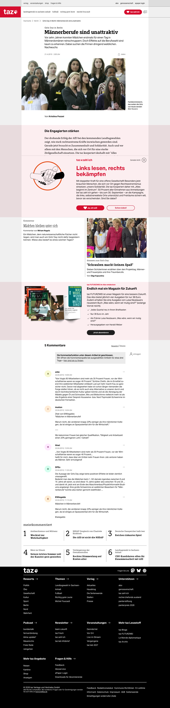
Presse (90, 601)
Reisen (26, 665)
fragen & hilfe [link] (56, 3)
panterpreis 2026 (127, 605)
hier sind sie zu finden (73, 360)
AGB (123, 692)
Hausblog (91, 589)
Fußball (58, 593)
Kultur (26, 597)
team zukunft (61, 629)
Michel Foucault (62, 601)
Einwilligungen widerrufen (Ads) (101, 696)
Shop (25, 673)
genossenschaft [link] (126, 3)
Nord (25, 609)
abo (120, 585)
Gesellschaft (29, 593)
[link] (37, 12)
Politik (26, 585)
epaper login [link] (140, 3)
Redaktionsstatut (105, 688)
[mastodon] (133, 572)
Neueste (114, 346)
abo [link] (116, 3)
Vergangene (92, 641)
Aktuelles (91, 585)
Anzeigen (27, 677)
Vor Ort (90, 633)
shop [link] (47, 3)
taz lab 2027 (92, 645)
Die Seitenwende (94, 593)
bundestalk (28, 629)
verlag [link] (25, 3)
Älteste (122, 346)
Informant (91, 692)
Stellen (90, 597)
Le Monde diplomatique (130, 637)
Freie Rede (28, 645)
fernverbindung (30, 633)
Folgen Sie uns (123, 571)
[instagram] (145, 572)
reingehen (28, 649)
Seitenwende (132, 692)
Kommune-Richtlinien (124, 688)
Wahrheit (27, 613)
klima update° (29, 637)
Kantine (26, 669)
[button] (145, 12)
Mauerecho (28, 641)
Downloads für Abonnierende (68, 677)
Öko (25, 589)
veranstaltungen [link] (36, 3)
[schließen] (144, 160)
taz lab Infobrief (62, 641)
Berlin (36, 21)
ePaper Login (61, 673)
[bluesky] (139, 572)
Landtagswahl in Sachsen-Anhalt (67, 587)
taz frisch (59, 633)
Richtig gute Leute (63, 597)
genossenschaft (126, 589)
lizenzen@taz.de (41, 692)
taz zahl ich (124, 593)
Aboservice (60, 669)
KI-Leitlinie (140, 688)
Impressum (115, 692)
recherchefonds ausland (130, 597)
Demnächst (92, 629)
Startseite (27, 21)
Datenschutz (103, 692)
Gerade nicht (135, 160)
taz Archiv (123, 641)
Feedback (59, 665)
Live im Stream (94, 637)
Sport (26, 601)
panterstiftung (125, 601)
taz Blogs (123, 630)
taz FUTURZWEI (126, 633)
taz (30, 570)
